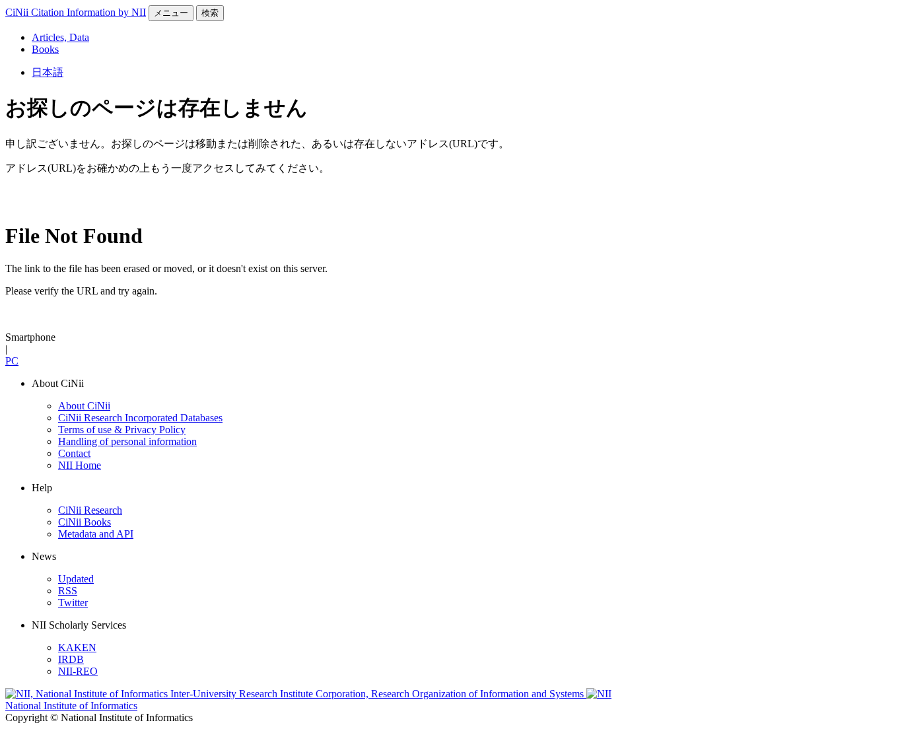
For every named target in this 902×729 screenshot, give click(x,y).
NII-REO (78, 671)
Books (45, 49)
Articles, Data (60, 37)
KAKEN (77, 647)
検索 (210, 13)
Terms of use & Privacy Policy (122, 429)
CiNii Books (84, 522)
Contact (74, 453)
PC (11, 360)
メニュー (171, 13)
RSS (67, 590)
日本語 (47, 72)
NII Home (79, 465)
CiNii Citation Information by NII (75, 12)
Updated (76, 578)
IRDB (71, 659)
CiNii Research (90, 510)
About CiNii (84, 405)
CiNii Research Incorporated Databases (140, 417)
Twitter (73, 602)
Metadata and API (95, 533)
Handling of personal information (127, 441)
